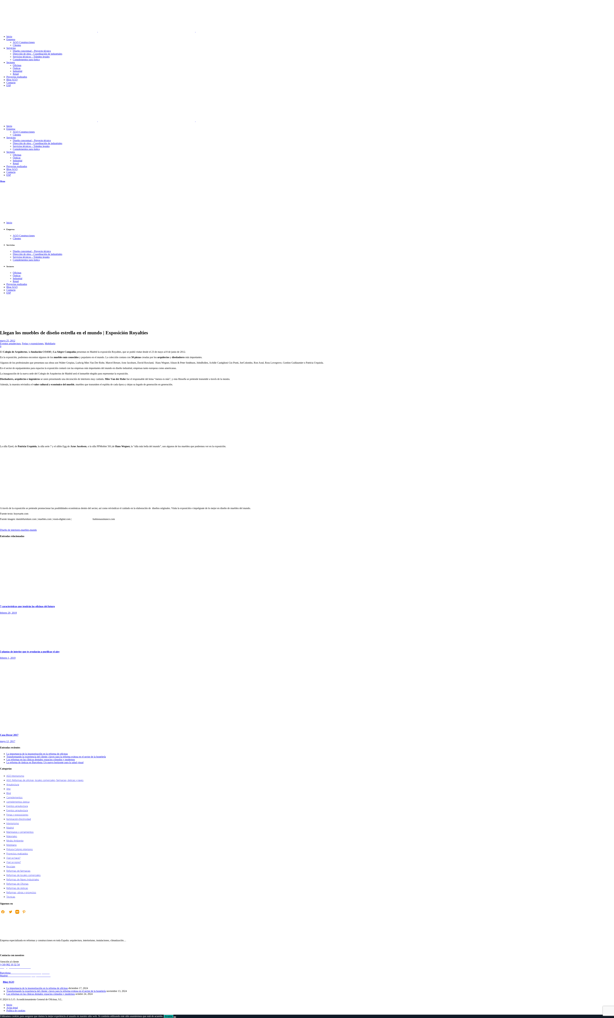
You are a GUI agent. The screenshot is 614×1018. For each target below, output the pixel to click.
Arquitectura (12, 784)
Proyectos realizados (17, 853)
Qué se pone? (13, 862)
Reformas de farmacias (18, 870)
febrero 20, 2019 (8, 612)
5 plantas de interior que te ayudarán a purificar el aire (29, 651)
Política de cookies (15, 1010)
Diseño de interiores (10, 530)
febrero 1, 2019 (8, 657)
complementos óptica (17, 801)
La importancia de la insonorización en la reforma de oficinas (37, 753)
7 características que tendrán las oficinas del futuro (27, 606)
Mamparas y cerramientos (20, 831)
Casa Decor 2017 (9, 735)
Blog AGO (8, 982)
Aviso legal (12, 1007)
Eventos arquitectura (7, 317)
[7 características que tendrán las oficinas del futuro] (45, 600)
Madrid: (25, 975)
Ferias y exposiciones (32, 343)
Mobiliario (50, 343)
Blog (8, 793)
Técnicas (10, 896)
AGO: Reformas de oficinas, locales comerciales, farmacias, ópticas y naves (44, 780)
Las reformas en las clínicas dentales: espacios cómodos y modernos (40, 759)
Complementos (14, 797)
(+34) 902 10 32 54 (10, 964)
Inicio (3, 315)
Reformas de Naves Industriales (22, 879)
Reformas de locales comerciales (23, 875)
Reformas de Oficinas (17, 883)
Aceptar (168, 1016)
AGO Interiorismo (15, 775)
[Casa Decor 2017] (64, 728)
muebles (25, 530)
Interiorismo (12, 823)
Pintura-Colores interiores (19, 849)
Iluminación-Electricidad (18, 819)
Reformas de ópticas (17, 888)
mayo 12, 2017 (7, 741)
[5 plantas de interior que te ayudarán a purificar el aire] (24, 645)
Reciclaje (10, 866)
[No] (174, 1017)
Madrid (10, 827)
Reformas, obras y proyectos (21, 892)
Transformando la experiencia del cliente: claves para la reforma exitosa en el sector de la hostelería (56, 756)
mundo (33, 530)
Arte (8, 788)
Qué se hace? (13, 857)
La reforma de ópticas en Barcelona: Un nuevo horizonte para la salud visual (44, 762)
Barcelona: (25, 972)
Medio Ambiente (15, 840)
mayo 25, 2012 (7, 340)
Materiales (11, 836)
